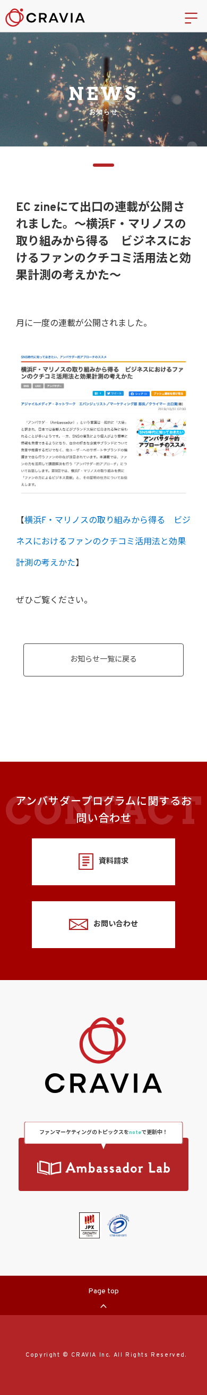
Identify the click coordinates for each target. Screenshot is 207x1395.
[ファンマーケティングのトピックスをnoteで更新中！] (103, 1164)
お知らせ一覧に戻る (103, 659)
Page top (103, 1291)
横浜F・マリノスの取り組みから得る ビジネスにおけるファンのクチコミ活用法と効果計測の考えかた (103, 542)
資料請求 (113, 861)
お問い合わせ (115, 924)
